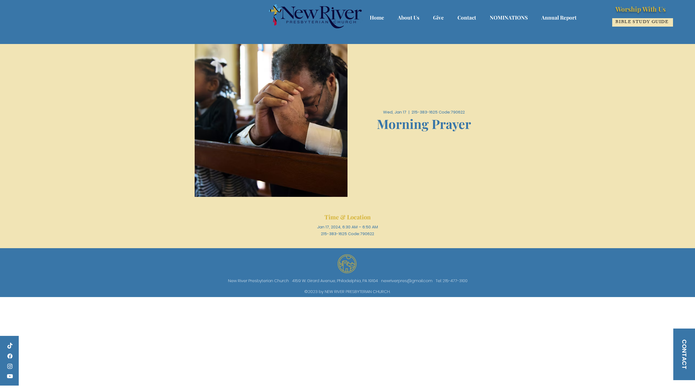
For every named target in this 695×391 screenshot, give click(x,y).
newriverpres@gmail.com (406, 280)
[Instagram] (10, 366)
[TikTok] (10, 346)
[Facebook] (10, 356)
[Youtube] (10, 376)
